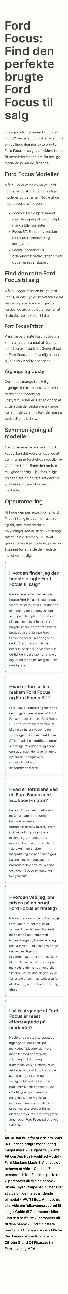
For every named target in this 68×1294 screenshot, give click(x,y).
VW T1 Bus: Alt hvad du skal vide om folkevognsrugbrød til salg (33, 1206)
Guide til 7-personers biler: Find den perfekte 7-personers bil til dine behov (33, 1175)
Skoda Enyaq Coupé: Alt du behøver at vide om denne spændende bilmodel (34, 1193)
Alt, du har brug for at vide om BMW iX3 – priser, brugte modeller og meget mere (33, 1144)
